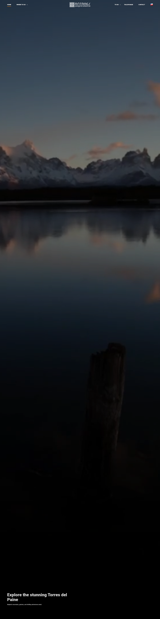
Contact (141, 4)
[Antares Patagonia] (80, 4)
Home (9, 4)
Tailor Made (128, 4)
